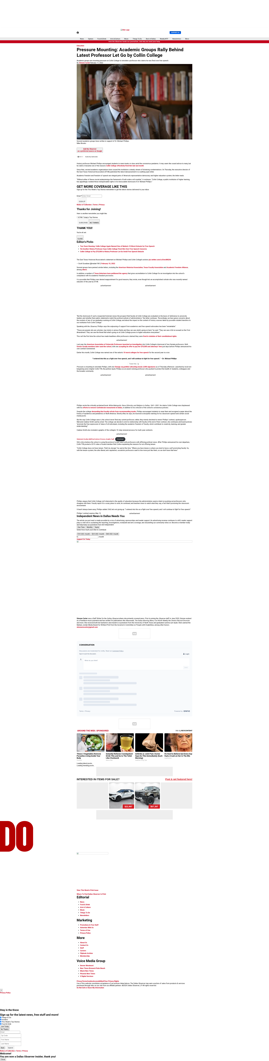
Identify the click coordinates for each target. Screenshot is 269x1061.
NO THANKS (94, 223)
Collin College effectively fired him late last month (125, 166)
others (84, 270)
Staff (82, 948)
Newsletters (176, 39)
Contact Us (84, 945)
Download (120, 439)
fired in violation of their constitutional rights (160, 336)
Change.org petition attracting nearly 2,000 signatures (135, 367)
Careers (83, 951)
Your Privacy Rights (111, 981)
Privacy (102, 205)
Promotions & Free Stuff (89, 925)
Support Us (175, 32)
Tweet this (132, 364)
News (82, 39)
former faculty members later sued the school (94, 347)
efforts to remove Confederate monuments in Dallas (102, 408)
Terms (95, 205)
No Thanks (5, 1029)
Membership (85, 956)
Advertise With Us (87, 928)
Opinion (90, 39)
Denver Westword (86, 966)
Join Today (5, 1027)
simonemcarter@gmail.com (87, 627)
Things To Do (137, 39)
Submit (10, 1048)
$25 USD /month (98, 534)
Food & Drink (101, 39)
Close (3, 1059)
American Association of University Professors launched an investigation (114, 344)
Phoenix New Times (87, 974)
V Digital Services (86, 976)
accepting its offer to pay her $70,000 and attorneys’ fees (140, 347)
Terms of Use (85, 930)
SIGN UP (82, 202)
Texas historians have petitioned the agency (110, 273)
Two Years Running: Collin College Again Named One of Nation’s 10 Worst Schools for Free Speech (117, 246)
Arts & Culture (115, 39)
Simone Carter (84, 63)
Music (126, 39)
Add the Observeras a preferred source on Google (90, 150)
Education (80, 46)
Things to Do (6, 1018)
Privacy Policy (85, 933)
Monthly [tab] (90, 527)
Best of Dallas (151, 39)
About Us (83, 943)
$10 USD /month (84, 534)
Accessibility (98, 981)
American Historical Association (131, 267)
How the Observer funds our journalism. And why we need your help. (134, 41)
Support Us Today (83, 539)
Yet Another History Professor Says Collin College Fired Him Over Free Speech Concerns (113, 249)
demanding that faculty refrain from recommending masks (114, 412)
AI (103, 981)
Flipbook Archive (86, 953)
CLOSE (80, 239)
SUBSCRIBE (83, 223)
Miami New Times (87, 971)
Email (79, 196)
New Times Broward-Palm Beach (92, 968)
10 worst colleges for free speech (136, 353)
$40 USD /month (112, 534)
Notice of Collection (84, 205)
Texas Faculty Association (153, 267)
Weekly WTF (164, 39)
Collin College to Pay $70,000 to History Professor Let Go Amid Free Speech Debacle (112, 252)
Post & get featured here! (178, 779)
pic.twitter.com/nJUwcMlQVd (160, 260)
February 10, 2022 (108, 264)
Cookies (90, 981)
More (187, 39)
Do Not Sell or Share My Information (90, 988)
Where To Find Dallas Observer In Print (91, 894)
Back (2, 1048)
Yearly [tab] (97, 527)
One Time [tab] (81, 527)
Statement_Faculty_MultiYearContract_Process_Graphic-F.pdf (95, 439)
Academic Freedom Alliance (177, 267)
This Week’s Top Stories (11, 1022)
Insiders (5, 1020)
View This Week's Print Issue (87, 890)
